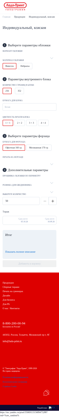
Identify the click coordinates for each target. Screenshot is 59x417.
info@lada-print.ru (12, 341)
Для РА (6, 304)
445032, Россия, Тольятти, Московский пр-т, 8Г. (26, 335)
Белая (7, 107)
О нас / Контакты (11, 308)
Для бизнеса (9, 300)
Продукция (19, 17)
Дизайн (6, 295)
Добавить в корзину (29, 263)
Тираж (6, 211)
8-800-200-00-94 (14, 323)
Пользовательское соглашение (15, 382)
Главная (6, 17)
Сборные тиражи (11, 287)
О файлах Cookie (10, 386)
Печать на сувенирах (13, 291)
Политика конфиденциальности (15, 377)
